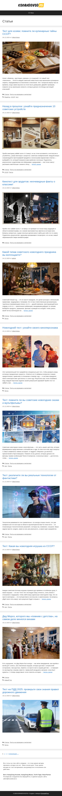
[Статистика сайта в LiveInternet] (4, 786)
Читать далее (36, 164)
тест (17, 97)
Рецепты (7, 97)
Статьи (6, 94)
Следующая (13, 754)
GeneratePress (45, 793)
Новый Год (8, 680)
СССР (13, 97)
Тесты (11, 172)
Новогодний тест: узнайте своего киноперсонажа (30, 327)
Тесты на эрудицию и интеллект (20, 94)
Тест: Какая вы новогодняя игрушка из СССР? (28, 546)
